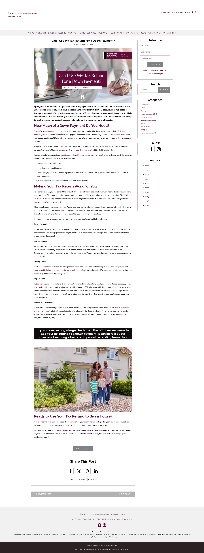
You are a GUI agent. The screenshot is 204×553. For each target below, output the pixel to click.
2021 (147, 188)
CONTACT (72, 33)
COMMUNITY (132, 33)
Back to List (82, 449)
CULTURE (102, 33)
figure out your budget (65, 430)
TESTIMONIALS (117, 33)
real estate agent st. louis (149, 114)
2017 (147, 205)
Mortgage (92, 479)
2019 (147, 197)
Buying (82, 479)
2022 (147, 183)
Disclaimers (115, 549)
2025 (147, 170)
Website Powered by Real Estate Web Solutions (102, 545)
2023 (147, 179)
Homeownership (146, 117)
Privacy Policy (91, 537)
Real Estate (145, 105)
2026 (147, 166)
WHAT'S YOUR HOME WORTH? (162, 33)
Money (74, 479)
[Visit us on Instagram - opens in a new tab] (195, 12)
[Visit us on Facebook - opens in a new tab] (192, 12)
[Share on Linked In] (96, 471)
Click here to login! (155, 74)
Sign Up (170, 12)
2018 (147, 201)
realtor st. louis (146, 127)
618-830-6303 (184, 12)
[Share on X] (79, 471)
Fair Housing (113, 537)
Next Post (124, 494)
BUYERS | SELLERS (57, 33)
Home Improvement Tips (149, 133)
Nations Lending (91, 434)
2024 (147, 174)
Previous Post (43, 494)
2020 (147, 192)
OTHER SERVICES (88, 33)
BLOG (143, 33)
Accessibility (103, 537)
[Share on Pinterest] (87, 471)
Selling (143, 108)
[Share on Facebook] (70, 471)
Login (163, 12)
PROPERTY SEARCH (37, 33)
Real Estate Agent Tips (148, 120)
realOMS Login (124, 549)
